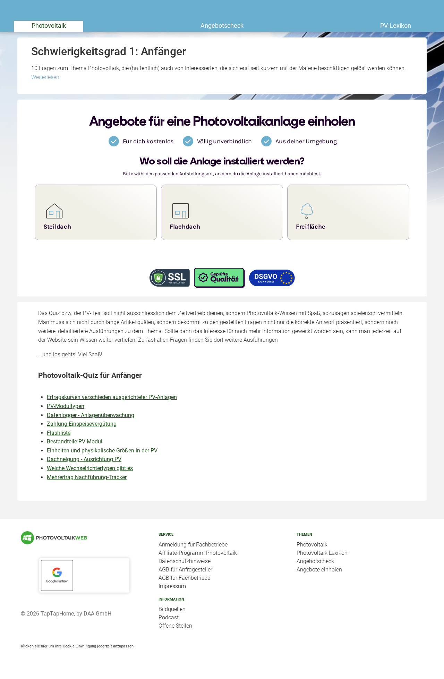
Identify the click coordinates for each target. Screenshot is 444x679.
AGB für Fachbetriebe (184, 578)
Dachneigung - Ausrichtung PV (84, 459)
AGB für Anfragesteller (185, 569)
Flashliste (58, 433)
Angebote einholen (319, 569)
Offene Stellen (175, 625)
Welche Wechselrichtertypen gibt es (90, 468)
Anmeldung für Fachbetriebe (193, 544)
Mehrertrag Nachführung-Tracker (87, 477)
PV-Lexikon (395, 25)
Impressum (172, 586)
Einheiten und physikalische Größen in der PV (102, 450)
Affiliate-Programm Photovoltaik (198, 553)
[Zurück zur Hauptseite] (84, 537)
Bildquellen (172, 609)
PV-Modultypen (65, 406)
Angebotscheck (222, 25)
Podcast (169, 617)
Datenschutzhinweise (185, 561)
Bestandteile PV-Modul (74, 441)
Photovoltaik (49, 25)
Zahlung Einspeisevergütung (82, 424)
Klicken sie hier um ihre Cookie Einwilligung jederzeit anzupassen (77, 646)
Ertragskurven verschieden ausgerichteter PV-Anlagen (112, 397)
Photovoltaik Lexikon (322, 553)
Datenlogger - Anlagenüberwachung (90, 415)
